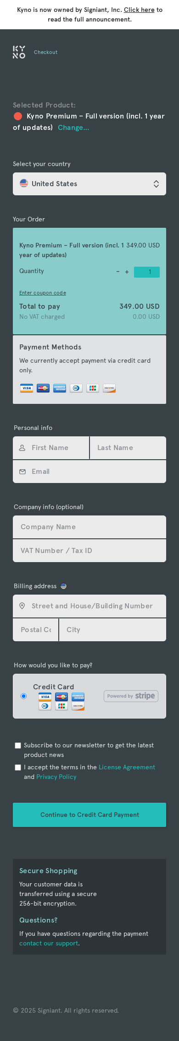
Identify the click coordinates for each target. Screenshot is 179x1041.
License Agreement (127, 767)
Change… (74, 127)
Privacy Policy (56, 777)
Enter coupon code (42, 293)
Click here (139, 10)
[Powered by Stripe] (131, 696)
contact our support (48, 943)
